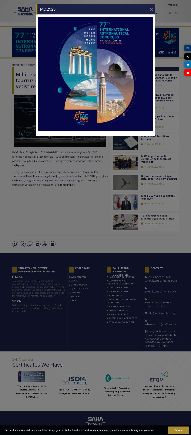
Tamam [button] (178, 430)
